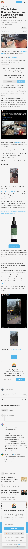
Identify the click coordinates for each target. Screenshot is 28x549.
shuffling (18, 142)
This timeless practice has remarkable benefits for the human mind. (10, 482)
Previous (6, 400)
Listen (24, 27)
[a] (14, 175)
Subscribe (19, 2)
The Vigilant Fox (14, 484)
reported (3, 283)
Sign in (25, 2)
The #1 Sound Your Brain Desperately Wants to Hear (9, 478)
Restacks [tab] (11, 410)
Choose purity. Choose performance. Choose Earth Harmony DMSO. (13, 212)
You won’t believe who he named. (9, 496)
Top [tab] (3, 473)
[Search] (25, 473)
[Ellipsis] (26, 424)
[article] (14, 482)
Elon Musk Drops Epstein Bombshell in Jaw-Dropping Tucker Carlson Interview (10, 492)
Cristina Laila (13, 57)
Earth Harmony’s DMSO (8, 192)
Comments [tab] (4, 410)
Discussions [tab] (12, 473)
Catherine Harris (8, 454)
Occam (6, 424)
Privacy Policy (19, 540)
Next (23, 400)
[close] (23, 504)
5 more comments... (6, 466)
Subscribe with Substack (15, 534)
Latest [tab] (6, 473)
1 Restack (11, 389)
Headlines (4, 6)
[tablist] (7, 410)
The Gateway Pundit (15, 349)
